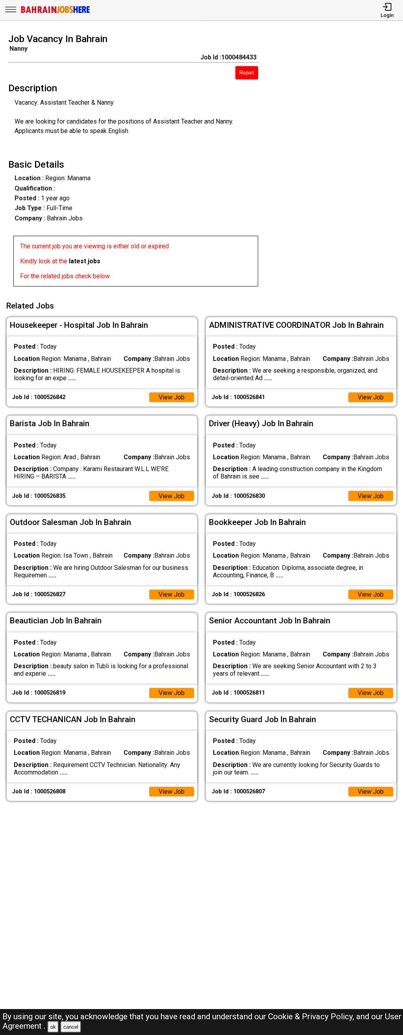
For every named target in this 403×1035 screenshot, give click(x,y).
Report (246, 73)
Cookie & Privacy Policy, (312, 1016)
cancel (70, 1027)
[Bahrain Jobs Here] (55, 12)
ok (53, 1027)
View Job (172, 397)
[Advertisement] (335, 162)
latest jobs (84, 261)
